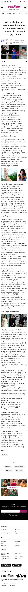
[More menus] (2, 8)
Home (2, 13)
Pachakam (17, 534)
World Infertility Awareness (5, 554)
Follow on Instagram (13, 487)
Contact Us (17, 545)
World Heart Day (19, 553)
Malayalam (12, 9)
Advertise (3, 545)
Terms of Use (12, 583)
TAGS (14, 462)
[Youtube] (8, 2)
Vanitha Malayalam (6, 529)
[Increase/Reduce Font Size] (26, 61)
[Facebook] (2, 2)
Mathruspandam (5, 556)
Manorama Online (19, 532)
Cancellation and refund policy (8, 585)
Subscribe (17, 541)
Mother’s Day (18, 558)
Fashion (8, 13)
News (14, 13)
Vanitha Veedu (4, 534)
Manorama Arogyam (20, 529)
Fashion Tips (8, 466)
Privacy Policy (4, 583)
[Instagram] (5, 2)
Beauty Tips (9, 470)
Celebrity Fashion (19, 466)
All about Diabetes (19, 556)
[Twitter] (11, 2)
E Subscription (25, 7)
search (20, 2)
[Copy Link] (5, 61)
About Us (3, 541)
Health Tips (19, 470)
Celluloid (20, 13)
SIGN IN (25, 1)
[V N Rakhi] (3, 41)
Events (2, 543)
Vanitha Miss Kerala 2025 (6, 559)
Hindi (17, 9)
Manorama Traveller (6, 532)
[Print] (2, 61)
